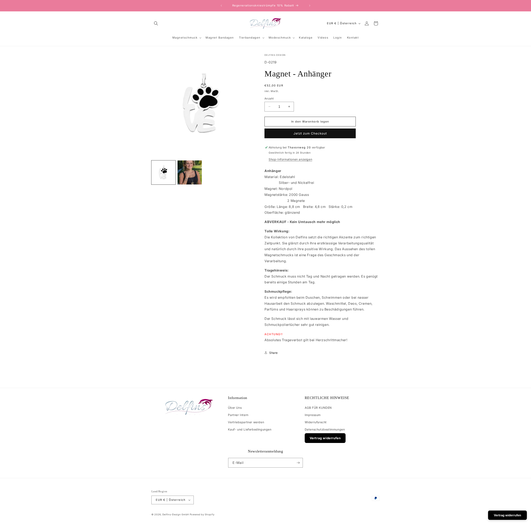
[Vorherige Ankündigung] (221, 6)
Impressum (313, 414)
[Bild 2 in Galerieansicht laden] (190, 172)
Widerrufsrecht (316, 422)
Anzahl (269, 98)
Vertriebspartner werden (246, 422)
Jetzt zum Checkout (310, 133)
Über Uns (235, 407)
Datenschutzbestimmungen (325, 429)
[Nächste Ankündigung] (309, 6)
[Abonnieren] (298, 463)
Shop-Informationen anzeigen (290, 159)
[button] (156, 23)
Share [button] (273, 352)
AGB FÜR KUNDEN (318, 407)
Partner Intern (238, 414)
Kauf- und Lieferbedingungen (249, 429)
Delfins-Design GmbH (175, 514)
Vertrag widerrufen (325, 438)
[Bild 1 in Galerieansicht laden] (163, 172)
